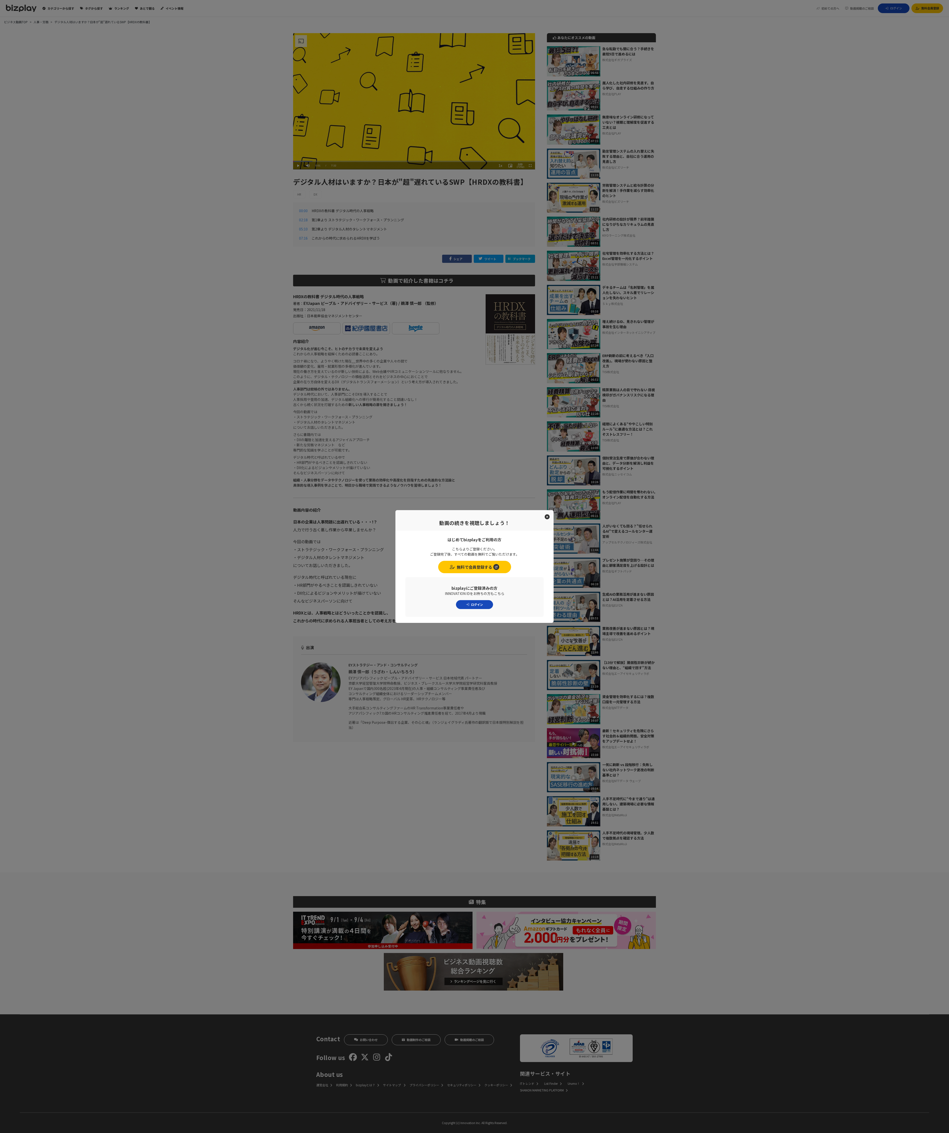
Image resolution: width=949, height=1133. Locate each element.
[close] (547, 516)
